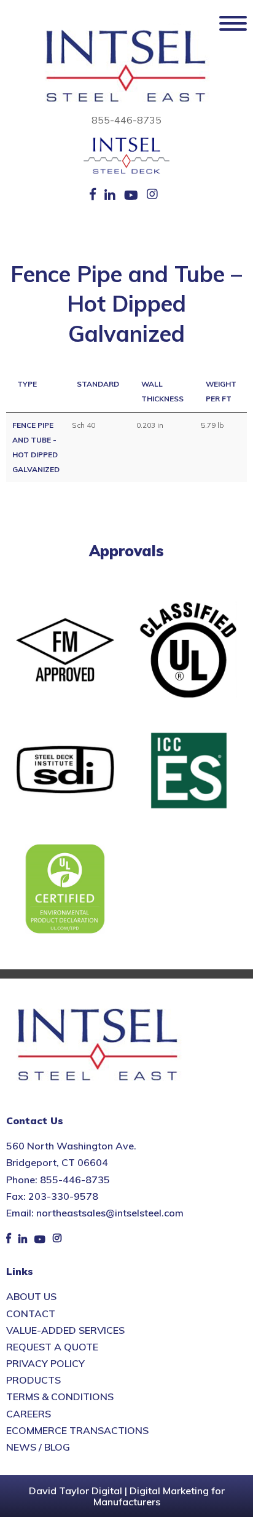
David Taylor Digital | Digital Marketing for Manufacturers (127, 1496)
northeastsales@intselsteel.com (110, 1213)
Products (33, 1380)
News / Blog (38, 1447)
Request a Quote (52, 1347)
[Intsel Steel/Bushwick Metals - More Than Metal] (126, 67)
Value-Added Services (65, 1330)
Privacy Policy (45, 1363)
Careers (28, 1414)
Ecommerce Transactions (77, 1430)
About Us (31, 1296)
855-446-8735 (126, 120)
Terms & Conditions (60, 1396)
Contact (30, 1313)
